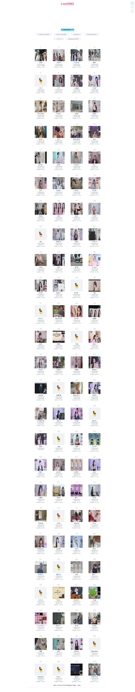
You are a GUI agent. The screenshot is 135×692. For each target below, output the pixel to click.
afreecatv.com (67, 29)
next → (80, 685)
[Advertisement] (67, 15)
